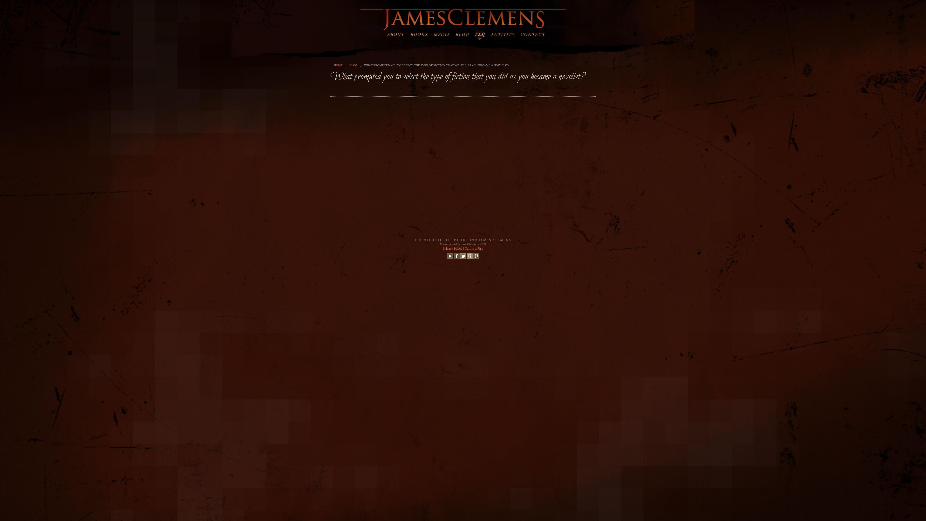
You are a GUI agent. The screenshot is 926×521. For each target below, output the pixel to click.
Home (338, 65)
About (396, 33)
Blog (464, 33)
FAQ (482, 33)
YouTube (450, 256)
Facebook (457, 256)
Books (419, 33)
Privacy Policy (452, 248)
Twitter (463, 256)
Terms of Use (474, 248)
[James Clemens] (463, 18)
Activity (505, 33)
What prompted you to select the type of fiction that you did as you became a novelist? (436, 65)
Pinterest (476, 256)
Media (441, 33)
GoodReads (470, 256)
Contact (536, 33)
